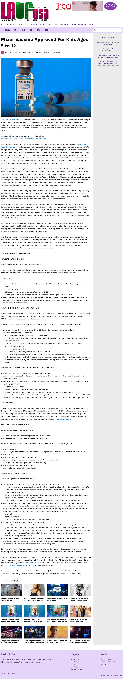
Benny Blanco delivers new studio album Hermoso (80, 642)
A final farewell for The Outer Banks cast (78, 621)
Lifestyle (19, 25)
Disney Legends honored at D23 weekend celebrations (34, 642)
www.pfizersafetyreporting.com (21, 565)
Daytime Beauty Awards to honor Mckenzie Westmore (57, 621)
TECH (27, 25)
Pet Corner (89, 25)
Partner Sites (76, 669)
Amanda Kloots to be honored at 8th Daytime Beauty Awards (33, 621)
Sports (65, 25)
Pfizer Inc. (4, 120)
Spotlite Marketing (116, 675)
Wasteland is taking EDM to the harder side (57, 600)
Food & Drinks (76, 25)
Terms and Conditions (109, 662)
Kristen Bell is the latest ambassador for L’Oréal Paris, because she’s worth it (80, 600)
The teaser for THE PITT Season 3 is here (10, 600)
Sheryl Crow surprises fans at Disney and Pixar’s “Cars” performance (11, 642)
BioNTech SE (16, 120)
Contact (74, 667)
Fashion (41, 25)
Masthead (75, 662)
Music (11, 25)
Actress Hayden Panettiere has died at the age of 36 (57, 642)
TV (2, 25)
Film (6, 25)
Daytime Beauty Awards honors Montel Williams (10, 621)
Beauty (33, 25)
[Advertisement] (87, 16)
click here (9, 571)
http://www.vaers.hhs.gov (30, 563)
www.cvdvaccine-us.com (63, 419)
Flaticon (102, 664)
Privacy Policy (105, 659)
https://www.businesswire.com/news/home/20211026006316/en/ (28, 139)
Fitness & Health (54, 25)
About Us (75, 659)
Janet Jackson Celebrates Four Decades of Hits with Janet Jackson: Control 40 (34, 600)
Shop (73, 664)
